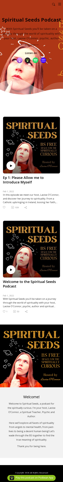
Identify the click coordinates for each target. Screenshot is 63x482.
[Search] (53, 4)
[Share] (26, 207)
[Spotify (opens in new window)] (35, 60)
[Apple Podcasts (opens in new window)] (19, 60)
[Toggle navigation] (59, 4)
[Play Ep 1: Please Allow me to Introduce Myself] (10, 165)
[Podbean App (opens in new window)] (27, 60)
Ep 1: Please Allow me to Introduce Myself (23, 179)
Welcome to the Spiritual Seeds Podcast (29, 283)
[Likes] (4, 207)
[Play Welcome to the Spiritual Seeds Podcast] (10, 269)
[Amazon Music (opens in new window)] (43, 60)
